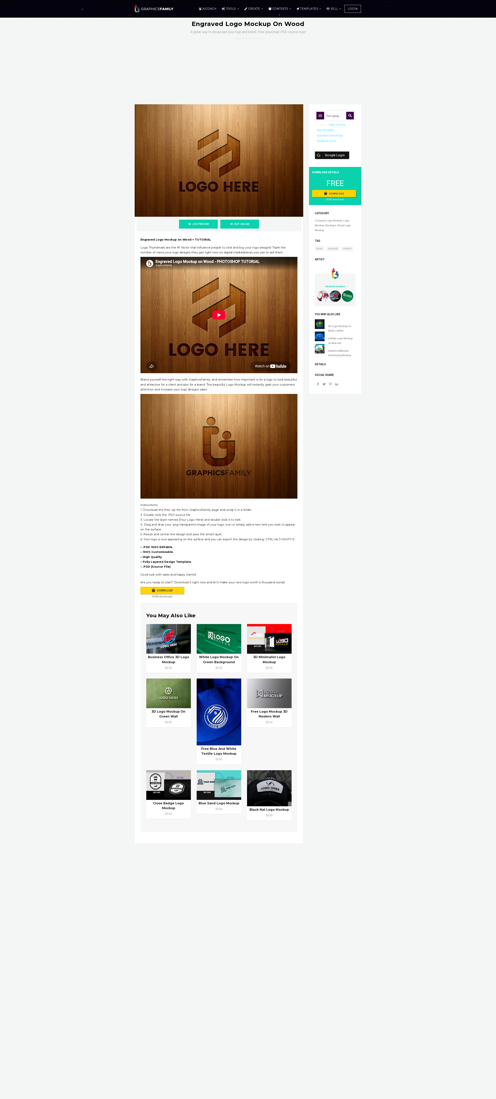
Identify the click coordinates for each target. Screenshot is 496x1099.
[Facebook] (318, 384)
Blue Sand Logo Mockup (219, 803)
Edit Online (241, 224)
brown (319, 248)
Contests (280, 8)
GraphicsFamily (335, 286)
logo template (325, 130)
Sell (334, 8)
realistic (347, 248)
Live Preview (200, 224)
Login (353, 8)
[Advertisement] (248, 67)
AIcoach (209, 8)
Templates (309, 8)
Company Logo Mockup (328, 220)
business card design (330, 135)
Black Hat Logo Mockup (269, 810)
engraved (333, 248)
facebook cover (326, 140)
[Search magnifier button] (350, 115)
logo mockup (337, 124)
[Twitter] (324, 384)
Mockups (330, 225)
